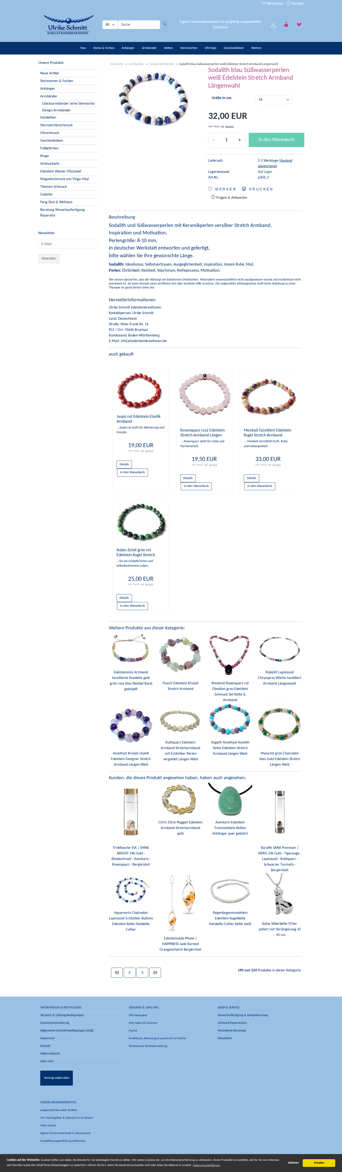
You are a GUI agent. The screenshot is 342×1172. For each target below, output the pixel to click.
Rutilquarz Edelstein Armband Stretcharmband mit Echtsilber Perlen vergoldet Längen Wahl (180, 751)
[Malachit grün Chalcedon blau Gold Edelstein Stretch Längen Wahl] (280, 725)
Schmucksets (49, 164)
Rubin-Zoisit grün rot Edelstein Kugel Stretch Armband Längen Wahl (136, 555)
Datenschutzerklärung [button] (206, 1165)
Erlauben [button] (319, 1163)
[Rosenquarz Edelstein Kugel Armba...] (204, 396)
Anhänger (128, 48)
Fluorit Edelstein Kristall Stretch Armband (180, 686)
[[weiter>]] (142, 973)
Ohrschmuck (49, 133)
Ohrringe (210, 48)
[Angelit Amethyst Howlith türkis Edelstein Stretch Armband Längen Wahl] (230, 719)
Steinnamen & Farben (56, 81)
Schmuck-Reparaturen (232, 1023)
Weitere (256, 48)
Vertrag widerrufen (56, 1077)
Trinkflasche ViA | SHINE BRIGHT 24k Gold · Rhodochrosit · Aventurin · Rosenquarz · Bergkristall (131, 856)
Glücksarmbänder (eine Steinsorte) (68, 104)
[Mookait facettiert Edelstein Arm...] (268, 396)
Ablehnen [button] (293, 1163)
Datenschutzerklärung (54, 1023)
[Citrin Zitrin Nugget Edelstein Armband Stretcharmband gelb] (180, 799)
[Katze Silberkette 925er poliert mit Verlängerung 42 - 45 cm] (280, 895)
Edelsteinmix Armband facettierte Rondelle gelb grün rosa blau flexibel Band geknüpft (131, 681)
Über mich (47, 1061)
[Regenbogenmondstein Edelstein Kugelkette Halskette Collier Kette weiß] (230, 889)
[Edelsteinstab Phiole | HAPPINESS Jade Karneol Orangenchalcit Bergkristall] (180, 902)
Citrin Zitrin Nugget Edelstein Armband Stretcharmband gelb (180, 828)
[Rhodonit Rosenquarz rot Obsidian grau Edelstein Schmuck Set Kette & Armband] (230, 655)
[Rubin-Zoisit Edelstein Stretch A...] (141, 523)
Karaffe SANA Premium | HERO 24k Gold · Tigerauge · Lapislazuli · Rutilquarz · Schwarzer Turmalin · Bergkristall (279, 859)
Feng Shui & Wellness (56, 202)
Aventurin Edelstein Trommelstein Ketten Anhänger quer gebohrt (230, 828)
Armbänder (149, 48)
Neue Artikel (49, 73)
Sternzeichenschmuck (56, 125)
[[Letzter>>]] (155, 973)
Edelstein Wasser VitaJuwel (60, 171)
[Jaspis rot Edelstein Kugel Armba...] (141, 389)
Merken (225, 189)
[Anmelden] (273, 24)
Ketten (168, 48)
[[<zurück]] (129, 973)
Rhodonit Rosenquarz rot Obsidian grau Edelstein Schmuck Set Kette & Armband (230, 692)
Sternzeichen (188, 48)
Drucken (260, 189)
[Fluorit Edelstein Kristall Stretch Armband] (180, 655)
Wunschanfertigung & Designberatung (243, 1015)
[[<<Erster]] (117, 973)
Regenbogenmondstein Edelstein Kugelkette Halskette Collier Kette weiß (230, 918)
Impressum (47, 1038)
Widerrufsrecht (50, 1053)
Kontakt (297, 4)
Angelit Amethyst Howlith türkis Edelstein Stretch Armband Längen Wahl (230, 748)
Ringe (44, 156)
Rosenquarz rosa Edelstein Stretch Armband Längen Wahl (202, 435)
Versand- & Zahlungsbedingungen (62, 1015)
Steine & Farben (103, 48)
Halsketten (48, 118)
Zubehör (46, 194)
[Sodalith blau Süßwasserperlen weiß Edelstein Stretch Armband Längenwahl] (154, 100)
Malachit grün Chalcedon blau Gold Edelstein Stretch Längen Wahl (279, 759)
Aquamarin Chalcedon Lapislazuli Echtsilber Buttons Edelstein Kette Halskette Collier (131, 921)
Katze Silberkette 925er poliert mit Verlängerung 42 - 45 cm (280, 929)
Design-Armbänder (56, 110)
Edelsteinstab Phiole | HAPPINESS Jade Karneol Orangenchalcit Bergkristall (180, 944)
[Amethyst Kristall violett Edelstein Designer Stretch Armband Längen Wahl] (131, 725)
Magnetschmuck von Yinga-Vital (64, 179)
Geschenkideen (234, 48)
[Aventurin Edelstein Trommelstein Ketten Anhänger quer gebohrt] (230, 799)
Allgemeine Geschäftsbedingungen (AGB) (67, 1030)
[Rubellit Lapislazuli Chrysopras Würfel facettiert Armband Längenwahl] (280, 649)
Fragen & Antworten (231, 198)
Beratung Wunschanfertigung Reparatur (62, 212)
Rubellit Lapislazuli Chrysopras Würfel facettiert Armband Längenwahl (279, 678)
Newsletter (274, 4)
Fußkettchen (49, 148)
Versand (229, 126)
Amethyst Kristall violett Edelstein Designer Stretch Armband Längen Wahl (131, 759)
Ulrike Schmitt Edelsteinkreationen (135, 307)
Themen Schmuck (53, 187)
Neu (83, 48)
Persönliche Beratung (232, 1030)
